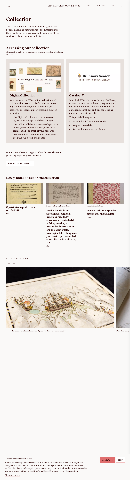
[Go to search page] (8, 5)
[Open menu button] (121, 5)
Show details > (12, 475)
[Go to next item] (14, 263)
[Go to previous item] (8, 263)
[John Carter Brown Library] (63, 6)
